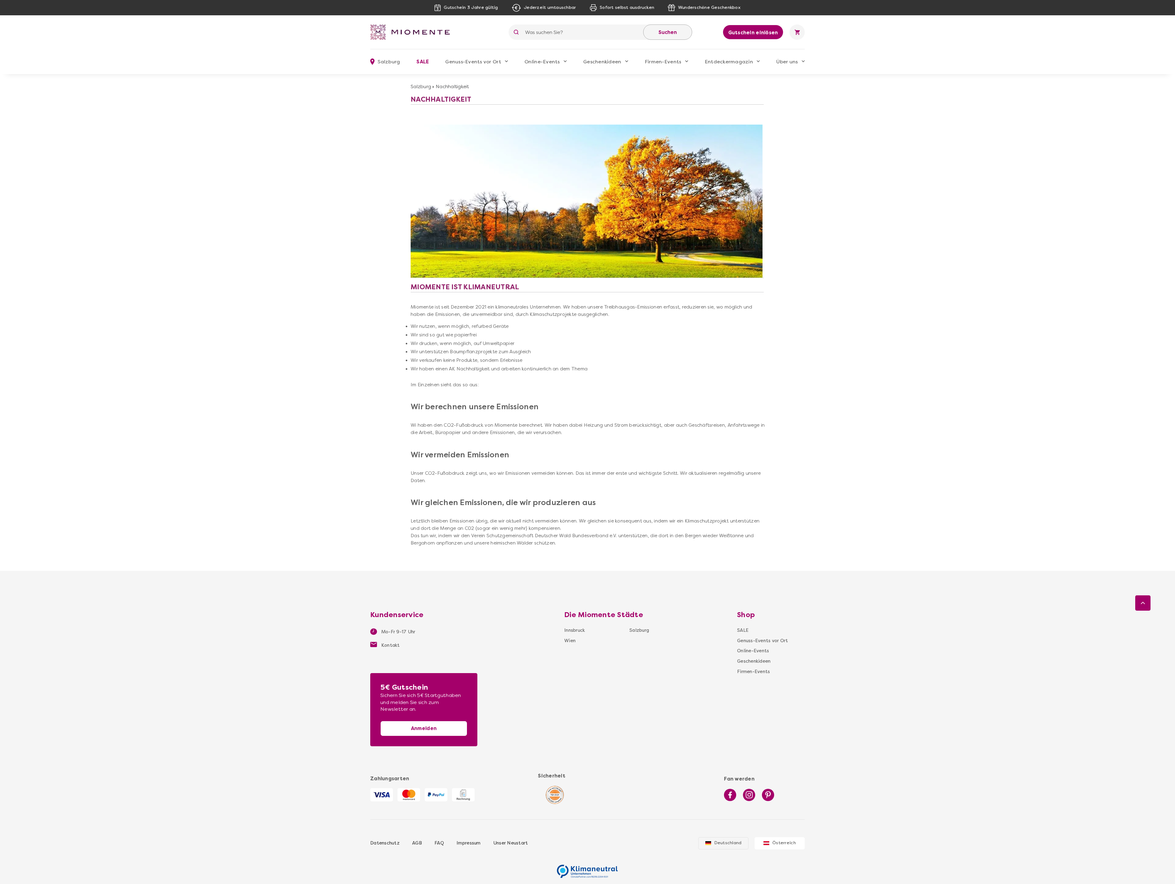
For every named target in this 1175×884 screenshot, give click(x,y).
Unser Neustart (510, 843)
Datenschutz (385, 843)
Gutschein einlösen (753, 33)
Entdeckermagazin (729, 62)
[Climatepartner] (587, 868)
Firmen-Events (663, 62)
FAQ (439, 843)
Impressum (468, 843)
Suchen (667, 32)
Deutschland (728, 842)
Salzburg (421, 86)
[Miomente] (412, 32)
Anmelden (424, 728)
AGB (417, 843)
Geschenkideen (602, 62)
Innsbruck (574, 630)
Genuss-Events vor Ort (473, 62)
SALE (422, 62)
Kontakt (390, 645)
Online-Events (542, 62)
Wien (570, 640)
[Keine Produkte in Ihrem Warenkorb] (797, 32)
